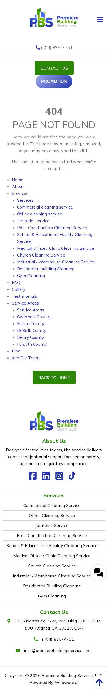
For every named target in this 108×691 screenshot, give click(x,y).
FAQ (16, 282)
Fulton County (30, 323)
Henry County (30, 337)
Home (18, 179)
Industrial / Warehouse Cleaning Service (56, 261)
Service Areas (25, 303)
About (18, 186)
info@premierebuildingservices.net (58, 650)
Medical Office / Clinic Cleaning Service (55, 248)
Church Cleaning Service (41, 255)
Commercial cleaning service (45, 207)
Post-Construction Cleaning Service (52, 227)
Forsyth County (32, 344)
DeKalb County (31, 330)
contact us (54, 68)
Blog (16, 351)
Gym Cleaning (31, 275)
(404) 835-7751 (56, 47)
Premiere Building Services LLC (72, 675)
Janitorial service (33, 220)
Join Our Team (25, 357)
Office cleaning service (39, 213)
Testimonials (24, 296)
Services (20, 193)
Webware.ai (67, 682)
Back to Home (54, 377)
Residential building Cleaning (46, 268)
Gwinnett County (34, 316)
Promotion (54, 81)
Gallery (18, 289)
